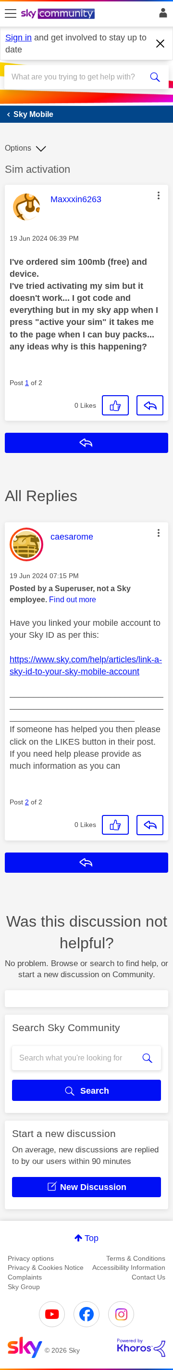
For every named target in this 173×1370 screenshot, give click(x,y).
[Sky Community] (59, 14)
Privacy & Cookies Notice (46, 1267)
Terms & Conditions (135, 1258)
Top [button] (92, 1238)
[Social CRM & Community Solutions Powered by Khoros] (141, 1348)
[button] (158, 195)
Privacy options (31, 1258)
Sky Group (24, 1287)
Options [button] (18, 148)
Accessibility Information (128, 1267)
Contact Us (148, 1277)
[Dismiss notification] (160, 44)
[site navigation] (10, 14)
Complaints (25, 1277)
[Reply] (149, 405)
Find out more (72, 599)
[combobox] (78, 77)
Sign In (161, 15)
